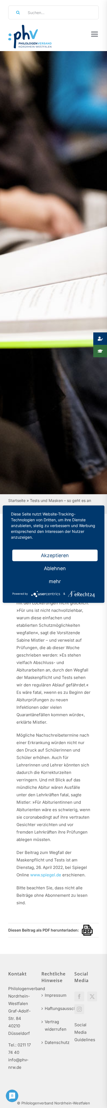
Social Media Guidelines (84, 1032)
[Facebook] (79, 996)
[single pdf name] (86, 930)
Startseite (17, 500)
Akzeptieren (55, 555)
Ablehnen (55, 568)
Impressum (54, 995)
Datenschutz (54, 1042)
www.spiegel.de (45, 874)
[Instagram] (79, 1009)
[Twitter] (92, 996)
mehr (55, 581)
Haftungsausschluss (54, 1008)
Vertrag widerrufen (54, 1025)
